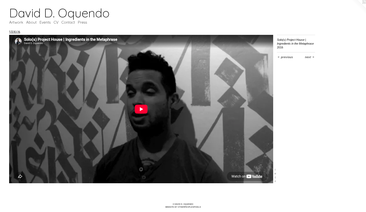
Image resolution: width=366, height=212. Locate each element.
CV (56, 22)
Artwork (16, 22)
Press (82, 22)
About (31, 22)
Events (45, 22)
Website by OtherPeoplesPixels (183, 207)
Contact (68, 22)
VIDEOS (14, 32)
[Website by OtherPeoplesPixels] (358, 7)
